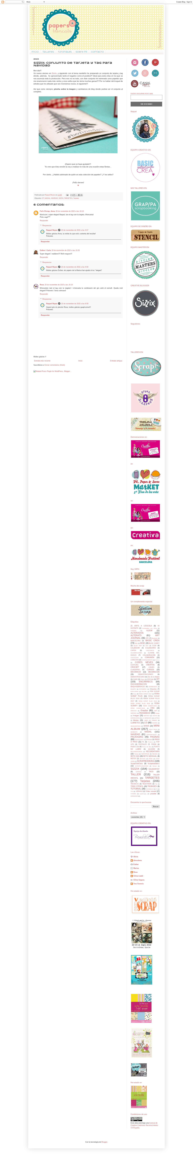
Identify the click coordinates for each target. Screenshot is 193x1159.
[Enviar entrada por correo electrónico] (67, 195)
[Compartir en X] (76, 195)
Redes (136, 754)
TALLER (136, 774)
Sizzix (54, 73)
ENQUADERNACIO (138, 686)
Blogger (104, 1142)
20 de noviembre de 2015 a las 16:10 (59, 285)
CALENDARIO (150, 648)
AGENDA (133, 630)
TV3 (132, 791)
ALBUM (149, 630)
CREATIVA (150, 665)
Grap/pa (144, 710)
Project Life (135, 746)
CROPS (151, 667)
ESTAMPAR (142, 689)
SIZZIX (61, 198)
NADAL (47, 198)
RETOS (133, 758)
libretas (136, 720)
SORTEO (138, 771)
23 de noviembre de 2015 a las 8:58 (74, 267)
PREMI (153, 744)
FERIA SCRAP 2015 (145, 694)
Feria (134, 694)
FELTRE (144, 691)
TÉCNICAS (135, 784)
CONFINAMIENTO (147, 660)
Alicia (135, 857)
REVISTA (142, 758)
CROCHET (135, 667)
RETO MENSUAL (150, 756)
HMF (155, 710)
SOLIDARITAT (154, 769)
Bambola (154, 638)
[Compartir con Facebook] (79, 195)
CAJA (154, 645)
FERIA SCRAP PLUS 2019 (140, 703)
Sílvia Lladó (138, 876)
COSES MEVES (144, 662)
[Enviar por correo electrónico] (71, 195)
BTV (147, 645)
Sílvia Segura (138, 880)
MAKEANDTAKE (136, 726)
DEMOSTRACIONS (138, 677)
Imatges (136, 716)
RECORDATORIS (153, 751)
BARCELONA (135, 640)
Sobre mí (81, 52)
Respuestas (46, 225)
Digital (142, 679)
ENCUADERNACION (139, 684)
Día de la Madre (154, 677)
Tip (156, 784)
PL (143, 742)
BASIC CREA (152, 640)
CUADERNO (135, 669)
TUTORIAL (136, 789)
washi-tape (143, 793)
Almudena (137, 860)
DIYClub (150, 679)
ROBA (151, 758)
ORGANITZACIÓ (152, 734)
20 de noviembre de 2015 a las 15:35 (66, 250)
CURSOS (150, 670)
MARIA (146, 726)
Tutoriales (65, 52)
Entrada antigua (116, 361)
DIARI (135, 679)
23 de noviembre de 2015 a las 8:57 (74, 230)
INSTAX (155, 715)
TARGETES (68, 198)
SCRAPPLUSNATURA (141, 766)
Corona (157, 660)
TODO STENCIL (137, 786)
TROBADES (152, 786)
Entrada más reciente (42, 361)
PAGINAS (155, 737)
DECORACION (154, 672)
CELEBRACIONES (136, 653)
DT (43, 198)
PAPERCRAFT (139, 739)
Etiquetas (153, 689)
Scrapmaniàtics (154, 764)
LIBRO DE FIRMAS (150, 720)
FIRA (153, 708)
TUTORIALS (149, 789)
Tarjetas (76, 198)
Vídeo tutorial (151, 791)
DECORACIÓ (136, 672)
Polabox (150, 742)
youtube (153, 794)
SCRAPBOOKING (145, 761)
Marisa (136, 868)
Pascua (149, 739)
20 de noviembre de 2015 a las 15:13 (70, 211)
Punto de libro (146, 746)
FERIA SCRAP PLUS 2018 (148, 701)
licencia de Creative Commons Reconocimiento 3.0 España (144, 1125)
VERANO (139, 791)
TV (157, 789)
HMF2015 (134, 713)
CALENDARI (135, 648)
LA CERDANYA (147, 718)
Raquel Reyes (51, 230)
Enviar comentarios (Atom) (55, 365)
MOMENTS (134, 732)
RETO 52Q (135, 756)
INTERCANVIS (135, 718)
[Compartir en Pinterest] (81, 195)
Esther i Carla (45, 250)
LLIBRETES (135, 723)
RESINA (154, 754)
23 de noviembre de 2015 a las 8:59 (74, 304)
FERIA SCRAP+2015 (150, 706)
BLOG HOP (138, 645)
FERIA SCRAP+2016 (138, 708)
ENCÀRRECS (146, 682)
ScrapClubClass (137, 764)
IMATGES (147, 715)
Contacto (97, 52)
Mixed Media (153, 729)
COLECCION (135, 657)
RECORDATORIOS (136, 751)
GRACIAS (134, 710)
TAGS (151, 772)
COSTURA (134, 665)
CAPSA (133, 650)
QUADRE (151, 749)
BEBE (142, 643)
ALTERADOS (137, 633)
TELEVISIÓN (147, 784)
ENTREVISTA (153, 686)
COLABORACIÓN (149, 655)
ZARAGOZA (134, 796)
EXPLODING (135, 691)
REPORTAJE (145, 754)
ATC (147, 638)
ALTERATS (136, 635)
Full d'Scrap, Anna (47, 211)
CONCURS (135, 660)
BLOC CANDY (154, 643)
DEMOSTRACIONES (145, 674)
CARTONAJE (150, 650)
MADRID (154, 723)
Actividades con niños (149, 628)
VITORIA (133, 793)
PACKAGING (137, 737)
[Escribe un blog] (74, 195)
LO (145, 723)
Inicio (35, 52)
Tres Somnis (138, 884)
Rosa (42, 285)
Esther (136, 864)
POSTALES (143, 744)
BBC (136, 643)
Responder (44, 220)
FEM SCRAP (155, 691)
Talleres (48, 52)
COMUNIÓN (149, 657)
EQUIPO (133, 689)
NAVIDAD (54, 198)
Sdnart (155, 766)
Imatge (157, 713)
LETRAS (157, 718)
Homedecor (144, 713)
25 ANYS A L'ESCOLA (141, 626)
